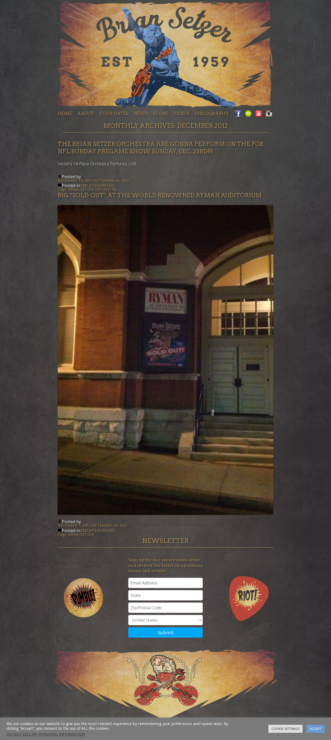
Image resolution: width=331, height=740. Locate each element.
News (141, 113)
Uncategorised (97, 185)
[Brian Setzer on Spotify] (248, 114)
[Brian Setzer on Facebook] (239, 114)
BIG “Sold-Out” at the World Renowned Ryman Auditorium (160, 195)
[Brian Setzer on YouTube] (258, 114)
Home (65, 113)
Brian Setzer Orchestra (92, 189)
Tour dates (114, 113)
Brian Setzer (81, 534)
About (85, 113)
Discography (212, 113)
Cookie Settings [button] (285, 728)
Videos (181, 113)
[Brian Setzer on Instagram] (268, 114)
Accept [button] (315, 728)
